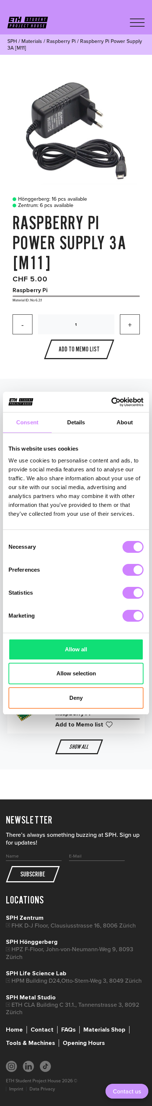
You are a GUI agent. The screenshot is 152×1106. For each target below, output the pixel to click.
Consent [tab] (27, 422)
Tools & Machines (30, 1043)
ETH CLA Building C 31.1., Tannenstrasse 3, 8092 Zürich (72, 1008)
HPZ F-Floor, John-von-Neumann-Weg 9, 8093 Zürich (69, 953)
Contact (42, 1029)
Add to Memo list (79, 724)
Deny (76, 698)
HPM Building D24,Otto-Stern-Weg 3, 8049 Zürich (76, 980)
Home (14, 1029)
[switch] (133, 570)
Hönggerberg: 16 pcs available (52, 199)
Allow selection (76, 673)
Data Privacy (42, 1089)
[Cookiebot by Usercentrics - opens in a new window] (111, 402)
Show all (79, 747)
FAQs (68, 1029)
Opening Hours (84, 1043)
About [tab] (125, 422)
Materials (31, 41)
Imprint (16, 1089)
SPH (12, 41)
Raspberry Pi (61, 41)
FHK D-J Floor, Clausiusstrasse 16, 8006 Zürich (73, 925)
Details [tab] (76, 422)
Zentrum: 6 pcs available (45, 205)
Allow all (76, 649)
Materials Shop (104, 1029)
